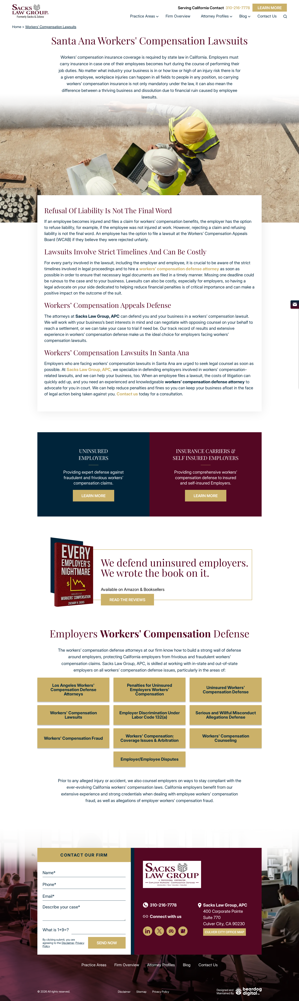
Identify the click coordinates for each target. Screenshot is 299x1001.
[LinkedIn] (147, 931)
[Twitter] (159, 931)
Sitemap (141, 992)
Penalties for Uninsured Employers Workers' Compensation (149, 689)
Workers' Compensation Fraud (73, 738)
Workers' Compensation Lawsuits (73, 715)
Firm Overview (178, 16)
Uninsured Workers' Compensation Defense (226, 689)
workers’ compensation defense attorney (179, 269)
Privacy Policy (160, 992)
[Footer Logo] (172, 874)
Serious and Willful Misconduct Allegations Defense (226, 715)
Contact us (127, 394)
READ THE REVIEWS (127, 599)
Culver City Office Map (224, 932)
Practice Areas (142, 16)
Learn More (270, 7)
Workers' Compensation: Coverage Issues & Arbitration (149, 738)
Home (16, 26)
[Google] (183, 931)
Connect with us (166, 916)
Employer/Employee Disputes (150, 759)
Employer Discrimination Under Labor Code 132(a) (149, 715)
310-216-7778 (238, 7)
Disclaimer (68, 943)
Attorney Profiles (215, 16)
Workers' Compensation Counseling (225, 738)
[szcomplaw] (30, 11)
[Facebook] (171, 931)
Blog (243, 16)
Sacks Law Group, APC (89, 369)
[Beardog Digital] (249, 991)
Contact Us (267, 16)
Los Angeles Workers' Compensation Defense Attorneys (73, 689)
